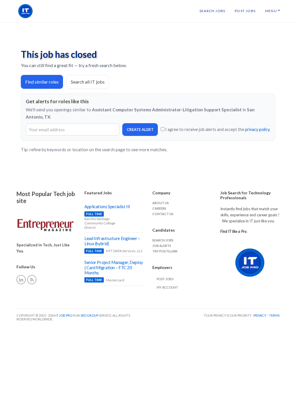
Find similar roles (42, 81)
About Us (160, 203)
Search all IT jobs (88, 81)
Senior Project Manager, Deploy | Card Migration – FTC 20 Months (113, 267)
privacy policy (257, 129)
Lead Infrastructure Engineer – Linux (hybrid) (112, 241)
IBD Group (90, 315)
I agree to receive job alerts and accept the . (217, 129)
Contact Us (162, 214)
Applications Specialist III (107, 206)
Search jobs (162, 240)
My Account (167, 287)
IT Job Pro (64, 315)
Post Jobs (245, 11)
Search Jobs (212, 11)
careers (159, 208)
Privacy (260, 315)
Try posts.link (164, 251)
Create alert (140, 129)
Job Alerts (161, 246)
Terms (274, 315)
